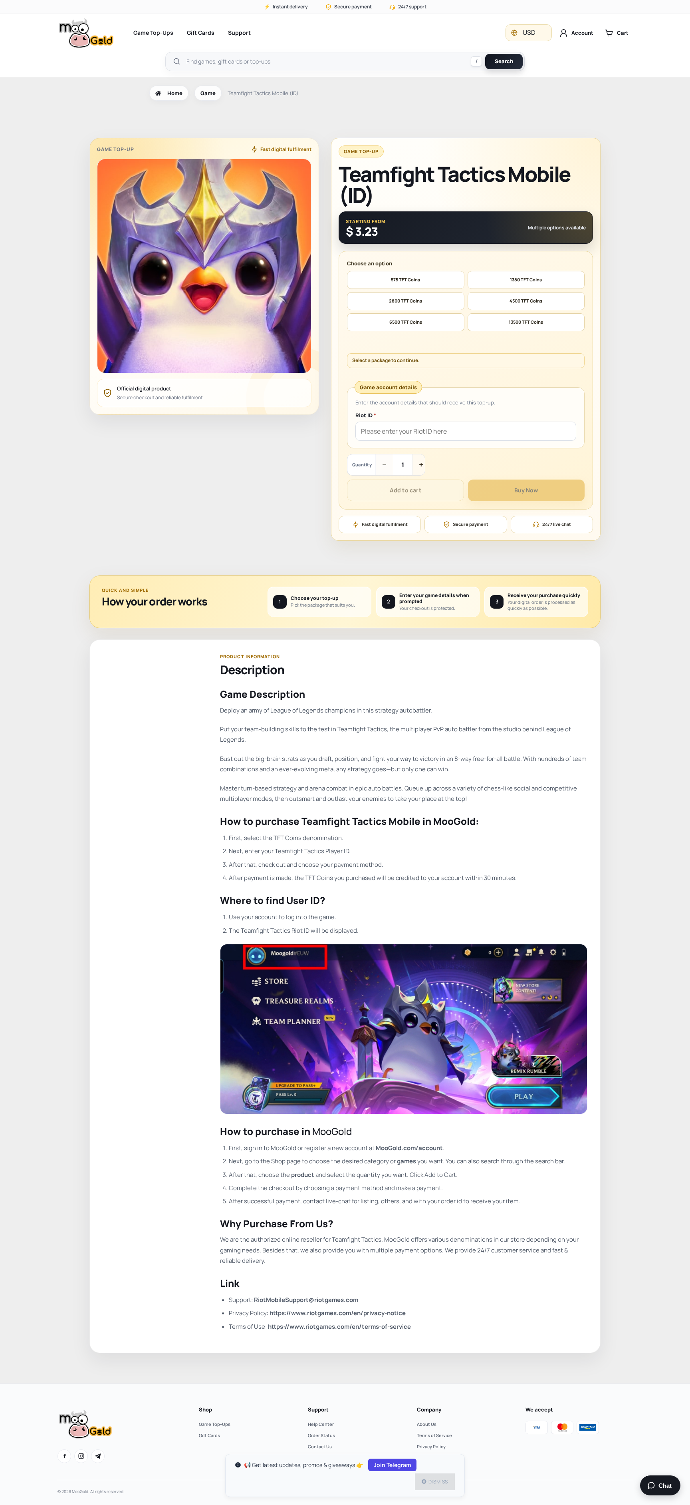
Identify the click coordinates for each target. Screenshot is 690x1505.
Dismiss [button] (438, 1481)
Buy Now (526, 490)
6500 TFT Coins (405, 322)
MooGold (332, 1131)
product (302, 1175)
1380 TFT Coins (526, 280)
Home (174, 93)
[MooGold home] (86, 33)
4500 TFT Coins (526, 301)
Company (429, 1409)
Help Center (321, 1424)
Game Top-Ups (153, 32)
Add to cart (405, 490)
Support (239, 32)
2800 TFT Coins (405, 301)
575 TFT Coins (405, 280)
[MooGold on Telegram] (98, 1456)
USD (529, 32)
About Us (426, 1424)
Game (208, 93)
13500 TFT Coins (526, 322)
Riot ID (365, 415)
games (406, 1161)
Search (504, 61)
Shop (205, 1409)
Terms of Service (434, 1435)
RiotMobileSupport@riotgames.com (306, 1300)
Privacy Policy (431, 1446)
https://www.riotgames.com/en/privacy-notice (338, 1313)
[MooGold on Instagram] (81, 1456)
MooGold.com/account (409, 1148)
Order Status (321, 1435)
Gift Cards (200, 32)
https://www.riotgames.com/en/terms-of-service (339, 1326)
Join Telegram (392, 1465)
